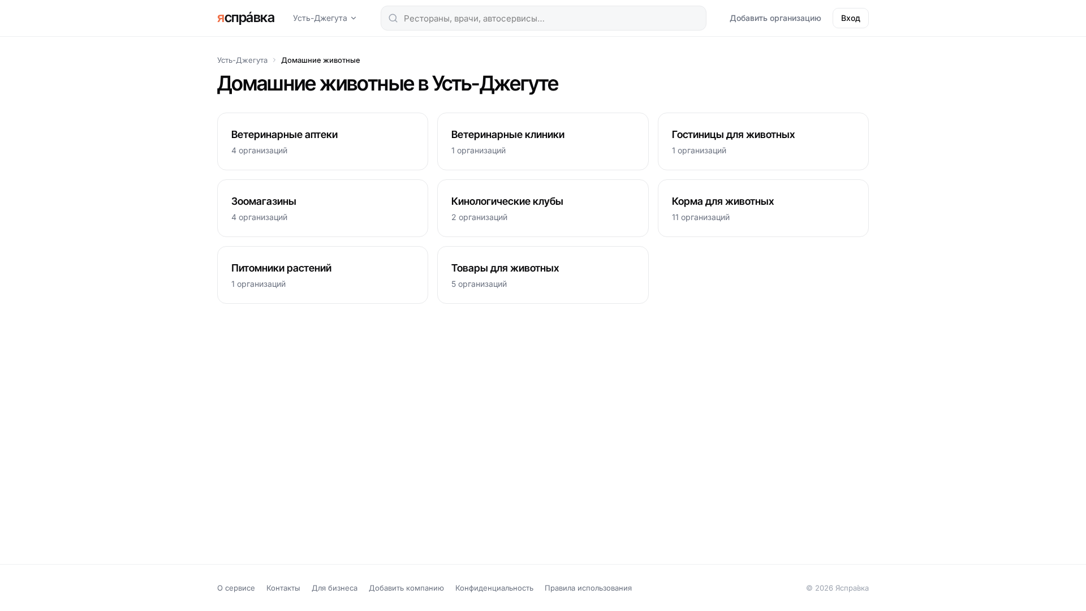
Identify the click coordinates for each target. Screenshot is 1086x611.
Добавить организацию (775, 18)
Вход (850, 18)
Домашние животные (320, 59)
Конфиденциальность (494, 587)
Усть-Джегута (320, 18)
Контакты (283, 587)
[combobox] (543, 18)
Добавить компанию (406, 587)
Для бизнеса (334, 587)
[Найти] (393, 18)
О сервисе (236, 587)
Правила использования (588, 587)
